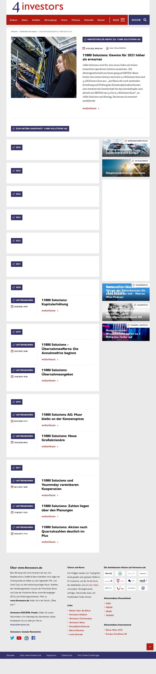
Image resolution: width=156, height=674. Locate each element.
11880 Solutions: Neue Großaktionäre (59, 438)
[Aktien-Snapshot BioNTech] (131, 573)
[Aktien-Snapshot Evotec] (131, 580)
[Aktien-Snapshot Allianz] (108, 573)
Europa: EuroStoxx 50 (116, 633)
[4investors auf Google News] (26, 638)
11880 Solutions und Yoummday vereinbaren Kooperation (60, 485)
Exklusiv (13, 19)
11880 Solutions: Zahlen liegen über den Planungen (65, 508)
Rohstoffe (88, 19)
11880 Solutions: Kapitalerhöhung (55, 302)
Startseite (10, 655)
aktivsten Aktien (92, 584)
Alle (116, 20)
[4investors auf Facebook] (33, 638)
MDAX (109, 607)
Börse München (76, 630)
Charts (64, 19)
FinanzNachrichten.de (79, 626)
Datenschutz (67, 655)
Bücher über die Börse (79, 610)
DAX (108, 603)
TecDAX (110, 615)
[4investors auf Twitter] (12, 638)
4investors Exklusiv (78, 614)
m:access (76, 19)
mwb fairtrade (76, 634)
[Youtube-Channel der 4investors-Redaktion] (19, 638)
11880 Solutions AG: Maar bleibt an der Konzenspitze (63, 417)
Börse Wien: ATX (114, 629)
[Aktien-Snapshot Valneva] (131, 588)
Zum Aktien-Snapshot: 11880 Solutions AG (41, 128)
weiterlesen (89, 108)
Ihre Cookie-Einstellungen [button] (88, 655)
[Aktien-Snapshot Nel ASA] (143, 580)
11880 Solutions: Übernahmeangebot (57, 372)
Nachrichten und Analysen (28, 31)
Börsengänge (50, 19)
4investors (14, 31)
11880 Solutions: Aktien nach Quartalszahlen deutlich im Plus (64, 531)
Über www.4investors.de (30, 655)
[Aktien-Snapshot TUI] (120, 588)
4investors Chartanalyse (80, 618)
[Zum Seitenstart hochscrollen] (150, 646)
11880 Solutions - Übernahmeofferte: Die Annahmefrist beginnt (60, 349)
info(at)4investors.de (19, 624)
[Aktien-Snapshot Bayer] (120, 573)
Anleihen (36, 19)
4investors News (77, 622)
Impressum (51, 655)
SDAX (109, 611)
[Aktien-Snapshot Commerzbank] (143, 573)
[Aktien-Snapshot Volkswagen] (143, 588)
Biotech (101, 19)
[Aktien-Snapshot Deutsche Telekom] (120, 580)
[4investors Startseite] (38, 7)
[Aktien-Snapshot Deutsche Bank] (108, 580)
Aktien (25, 19)
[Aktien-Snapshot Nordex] (108, 588)
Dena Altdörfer (120, 48)
